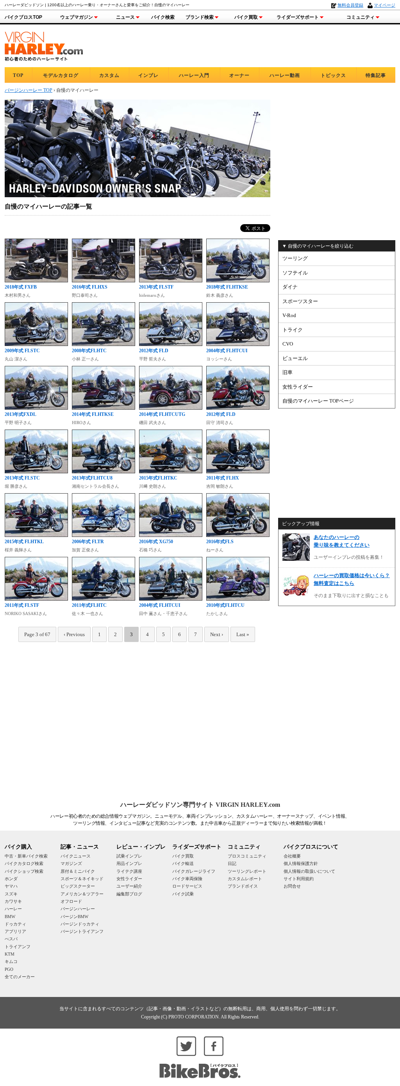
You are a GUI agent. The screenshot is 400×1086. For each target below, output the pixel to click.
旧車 (287, 372)
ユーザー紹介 (129, 886)
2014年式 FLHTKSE (93, 414)
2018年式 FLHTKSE (227, 287)
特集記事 (376, 75)
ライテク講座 (129, 871)
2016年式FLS (220, 541)
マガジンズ (71, 863)
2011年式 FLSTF (22, 605)
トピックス (333, 75)
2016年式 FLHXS (89, 287)
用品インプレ (129, 863)
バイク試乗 (183, 894)
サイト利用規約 (299, 878)
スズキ (11, 894)
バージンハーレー (78, 908)
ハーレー (13, 908)
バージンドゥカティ (80, 924)
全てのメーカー (20, 976)
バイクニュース (76, 856)
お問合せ (292, 886)
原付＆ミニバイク (78, 871)
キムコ (11, 961)
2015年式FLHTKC (158, 478)
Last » (242, 634)
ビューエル (295, 358)
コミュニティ (360, 17)
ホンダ (11, 878)
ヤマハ (11, 886)
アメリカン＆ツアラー (82, 894)
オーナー (239, 75)
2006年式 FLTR (88, 541)
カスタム (109, 75)
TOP (18, 75)
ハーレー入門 (194, 75)
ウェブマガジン (76, 17)
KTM (9, 954)
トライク (292, 330)
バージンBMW (74, 916)
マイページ (384, 5)
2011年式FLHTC (89, 605)
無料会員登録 (350, 5)
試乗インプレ (129, 856)
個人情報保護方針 (301, 863)
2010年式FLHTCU (225, 605)
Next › (216, 634)
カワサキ (13, 901)
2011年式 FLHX (222, 478)
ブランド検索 (200, 17)
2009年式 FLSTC (22, 350)
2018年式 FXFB (21, 287)
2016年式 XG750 (156, 541)
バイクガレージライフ (193, 871)
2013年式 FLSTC (22, 478)
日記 (232, 863)
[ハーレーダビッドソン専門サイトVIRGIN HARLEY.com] (44, 45)
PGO (9, 969)
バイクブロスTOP (23, 17)
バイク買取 (246, 17)
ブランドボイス (243, 886)
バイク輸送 (183, 863)
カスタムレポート (245, 878)
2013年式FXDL (20, 414)
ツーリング (295, 258)
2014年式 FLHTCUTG (162, 414)
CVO (287, 344)
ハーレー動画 (285, 75)
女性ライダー (297, 387)
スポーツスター (300, 301)
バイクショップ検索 (24, 871)
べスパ (11, 938)
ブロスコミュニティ (247, 856)
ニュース (125, 17)
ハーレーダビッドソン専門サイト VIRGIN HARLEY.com (200, 804)
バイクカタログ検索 (24, 863)
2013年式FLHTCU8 (92, 478)
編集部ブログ (129, 894)
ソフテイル (295, 273)
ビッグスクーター (78, 886)
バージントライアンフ (82, 931)
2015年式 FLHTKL (24, 541)
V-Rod (289, 315)
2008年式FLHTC (89, 350)
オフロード (71, 901)
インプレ (148, 75)
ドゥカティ (15, 924)
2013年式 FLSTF (156, 287)
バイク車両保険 (187, 878)
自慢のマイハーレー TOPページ (318, 401)
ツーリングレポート (247, 871)
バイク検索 (163, 17)
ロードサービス (187, 886)
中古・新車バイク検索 (26, 856)
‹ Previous (74, 634)
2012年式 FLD (153, 350)
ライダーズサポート (298, 17)
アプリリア (15, 931)
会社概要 (292, 856)
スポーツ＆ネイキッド (82, 878)
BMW (10, 916)
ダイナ (290, 287)
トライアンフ (17, 946)
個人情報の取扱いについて (309, 871)
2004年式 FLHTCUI (227, 350)
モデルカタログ (61, 75)
